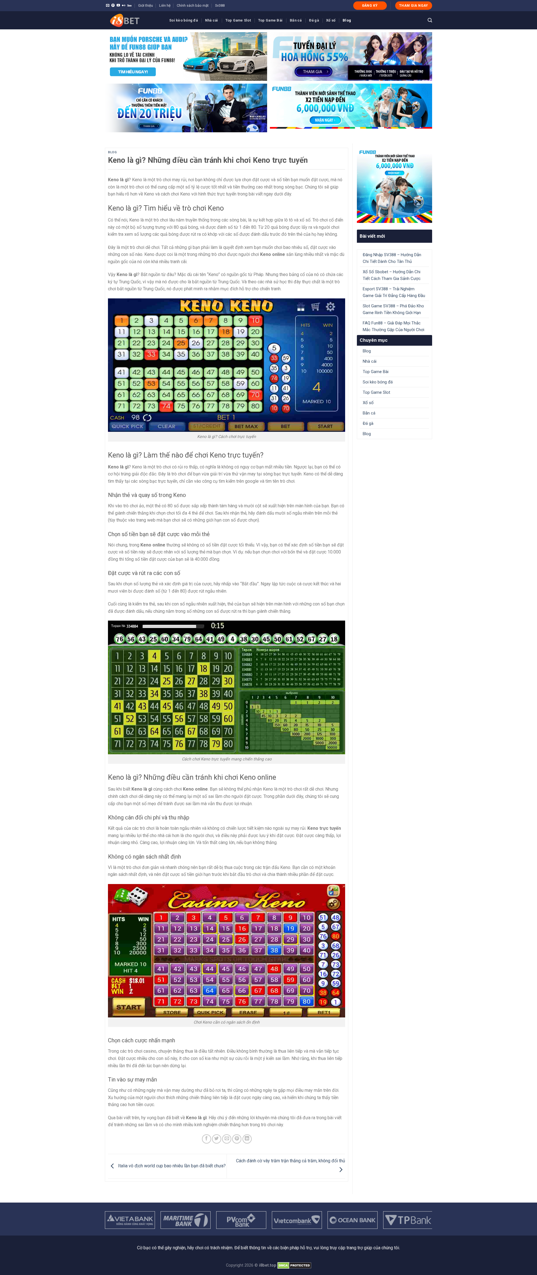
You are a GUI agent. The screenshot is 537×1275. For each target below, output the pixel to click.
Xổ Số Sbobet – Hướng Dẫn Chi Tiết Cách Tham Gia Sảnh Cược (392, 275)
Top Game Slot (238, 20)
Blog (347, 20)
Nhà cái (211, 20)
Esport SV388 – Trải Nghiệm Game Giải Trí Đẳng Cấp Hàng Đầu (394, 292)
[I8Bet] (133, 20)
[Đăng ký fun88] (394, 185)
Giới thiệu (145, 5)
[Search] (430, 20)
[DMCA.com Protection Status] (294, 1265)
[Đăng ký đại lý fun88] (186, 56)
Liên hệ (165, 5)
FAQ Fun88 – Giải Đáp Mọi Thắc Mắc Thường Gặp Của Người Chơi (393, 326)
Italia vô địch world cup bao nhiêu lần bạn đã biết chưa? (171, 1165)
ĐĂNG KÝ (370, 6)
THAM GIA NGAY (413, 6)
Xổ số (330, 20)
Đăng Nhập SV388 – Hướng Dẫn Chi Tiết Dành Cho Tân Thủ (392, 258)
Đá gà (314, 20)
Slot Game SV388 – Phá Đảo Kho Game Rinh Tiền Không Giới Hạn (393, 309)
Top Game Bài (270, 20)
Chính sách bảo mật (193, 5)
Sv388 (220, 5)
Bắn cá (296, 20)
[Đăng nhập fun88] (351, 108)
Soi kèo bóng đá (183, 20)
